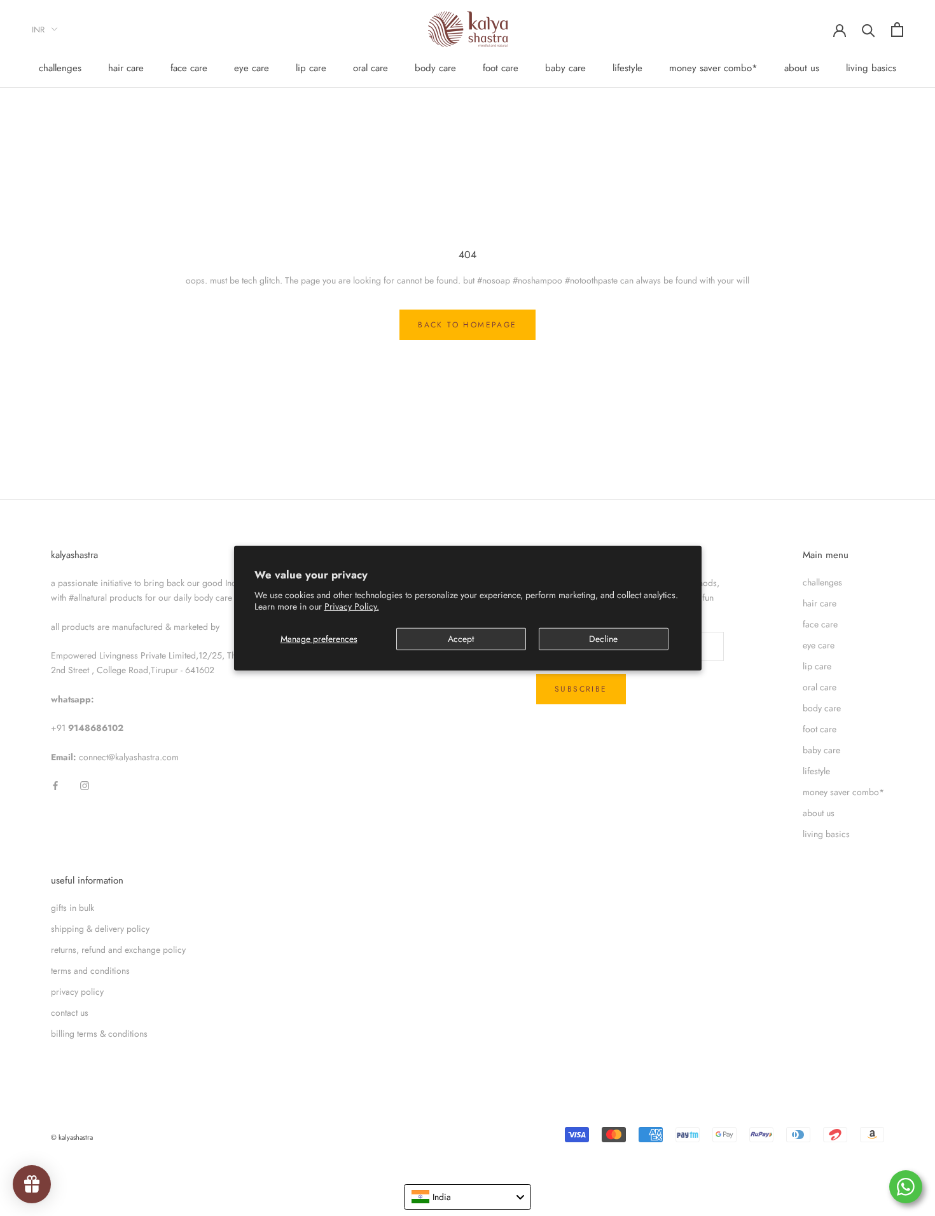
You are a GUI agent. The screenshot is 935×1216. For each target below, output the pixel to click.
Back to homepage (467, 325)
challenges (60, 68)
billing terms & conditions (99, 1033)
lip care (311, 68)
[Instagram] (84, 784)
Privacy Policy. (351, 606)
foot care (500, 68)
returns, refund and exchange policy (118, 949)
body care (435, 68)
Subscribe (581, 689)
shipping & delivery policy (100, 928)
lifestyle (627, 68)
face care (188, 68)
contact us (69, 1012)
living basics (871, 68)
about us (801, 68)
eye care (251, 68)
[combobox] (467, 1197)
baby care (565, 68)
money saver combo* (713, 68)
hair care (126, 68)
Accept (461, 638)
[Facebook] (55, 784)
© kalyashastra (72, 1137)
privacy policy (77, 991)
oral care (370, 68)
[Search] (868, 29)
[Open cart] (897, 29)
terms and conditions (90, 970)
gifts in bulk (72, 907)
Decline (603, 638)
